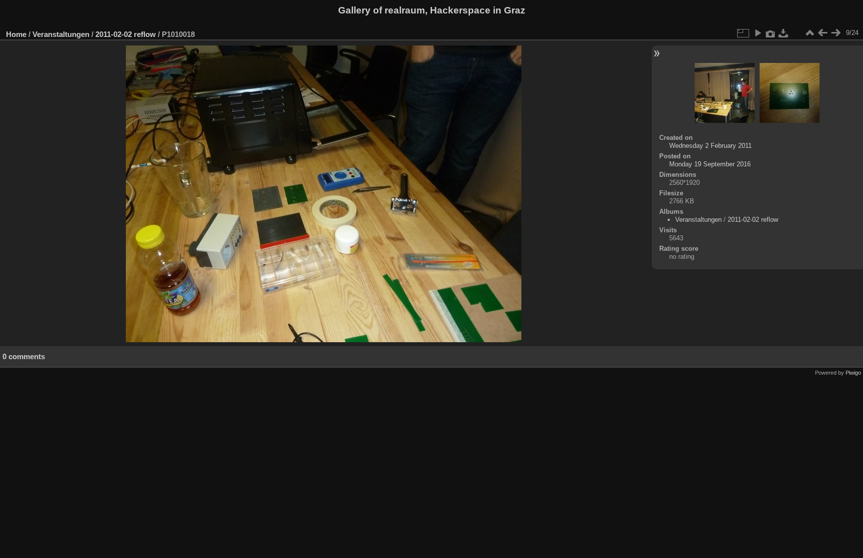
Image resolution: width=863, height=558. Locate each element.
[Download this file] (783, 32)
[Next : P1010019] (835, 32)
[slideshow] (757, 32)
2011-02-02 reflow (125, 34)
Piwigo (853, 373)
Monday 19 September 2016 (710, 164)
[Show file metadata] (770, 32)
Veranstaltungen (60, 34)
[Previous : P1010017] (822, 32)
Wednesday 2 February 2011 (710, 145)
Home (16, 34)
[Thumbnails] (809, 32)
